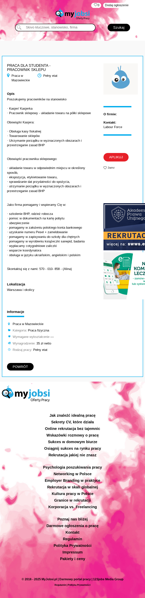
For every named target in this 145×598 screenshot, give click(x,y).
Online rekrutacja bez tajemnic (72, 429)
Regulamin (72, 539)
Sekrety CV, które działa (72, 422)
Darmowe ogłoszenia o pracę (72, 526)
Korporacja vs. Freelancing (72, 507)
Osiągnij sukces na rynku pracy (72, 448)
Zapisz (111, 167)
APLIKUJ (116, 157)
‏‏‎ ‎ (96, 5)
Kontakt (72, 532)
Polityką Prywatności (79, 585)
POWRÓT (20, 367)
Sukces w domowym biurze (72, 442)
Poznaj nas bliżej (72, 519)
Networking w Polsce (73, 474)
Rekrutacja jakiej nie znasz (72, 455)
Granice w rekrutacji (72, 500)
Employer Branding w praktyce (72, 480)
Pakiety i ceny (72, 559)
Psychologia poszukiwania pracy (72, 467)
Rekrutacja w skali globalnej (72, 487)
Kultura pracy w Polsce (72, 494)
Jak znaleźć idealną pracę (72, 415)
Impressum (72, 552)
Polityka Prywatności (73, 545)
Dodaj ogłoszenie (117, 5)
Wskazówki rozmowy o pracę (72, 435)
